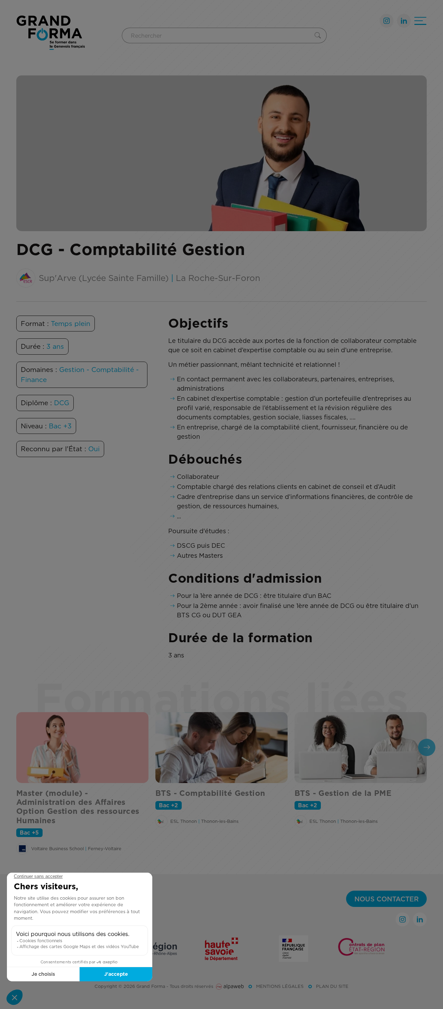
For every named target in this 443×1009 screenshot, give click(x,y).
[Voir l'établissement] (22, 849)
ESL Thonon (183, 821)
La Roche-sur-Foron (218, 278)
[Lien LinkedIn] (404, 21)
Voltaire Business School (57, 848)
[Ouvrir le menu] (420, 21)
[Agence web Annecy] (230, 986)
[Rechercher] (319, 35)
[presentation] (426, 747)
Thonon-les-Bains (219, 821)
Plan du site (332, 986)
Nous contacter (386, 898)
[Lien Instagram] (387, 21)
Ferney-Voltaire (104, 848)
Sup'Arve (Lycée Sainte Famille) (104, 278)
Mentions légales (280, 986)
